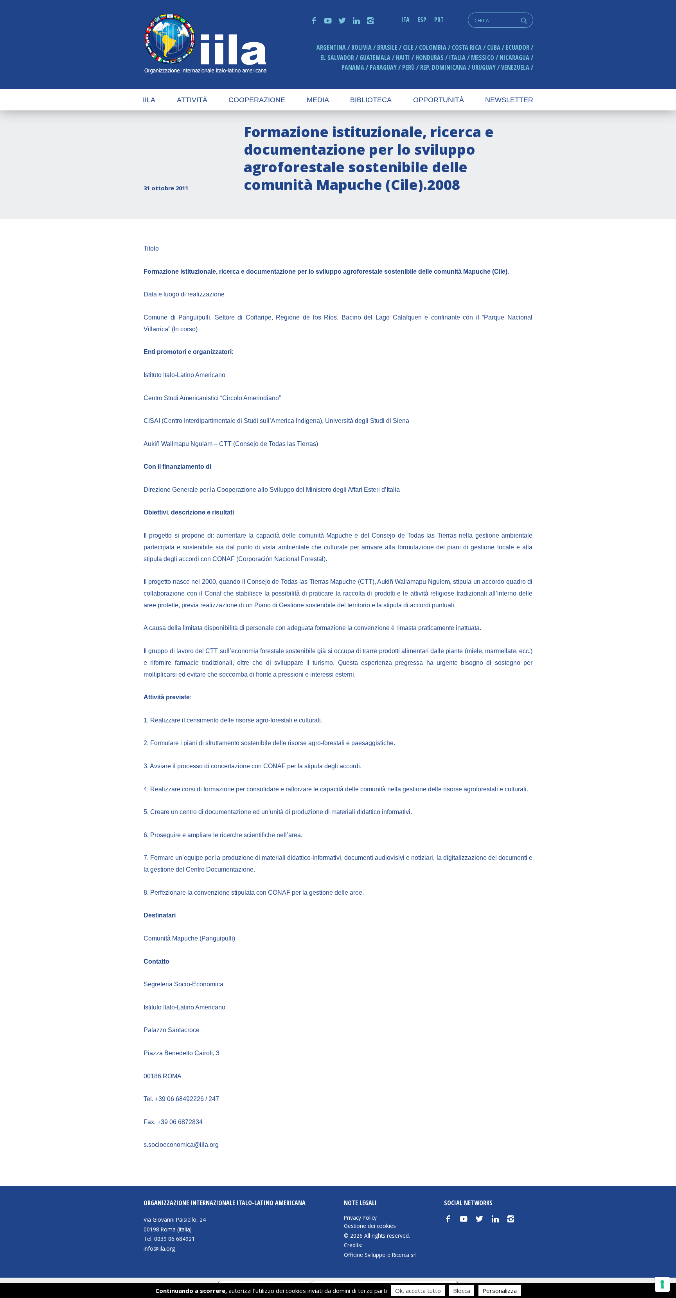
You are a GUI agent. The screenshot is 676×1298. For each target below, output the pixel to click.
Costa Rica (467, 47)
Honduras (429, 57)
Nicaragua (514, 57)
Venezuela (515, 67)
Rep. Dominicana (443, 67)
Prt (439, 19)
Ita (405, 19)
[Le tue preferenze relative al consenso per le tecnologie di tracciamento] (662, 1284)
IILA (205, 44)
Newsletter (509, 100)
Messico (482, 57)
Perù (408, 67)
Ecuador (517, 47)
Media (318, 100)
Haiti (403, 57)
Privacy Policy (360, 1217)
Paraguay (383, 67)
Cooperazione (256, 100)
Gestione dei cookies (370, 1226)
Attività (192, 100)
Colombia (432, 47)
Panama (353, 67)
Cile (408, 47)
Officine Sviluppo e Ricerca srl (380, 1254)
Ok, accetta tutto (418, 1290)
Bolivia (361, 47)
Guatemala (375, 57)
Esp (421, 19)
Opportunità (438, 100)
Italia (457, 57)
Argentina (331, 47)
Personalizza (499, 1290)
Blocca (461, 1290)
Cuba (493, 47)
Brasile (387, 47)
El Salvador (337, 57)
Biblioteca (371, 100)
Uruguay (484, 67)
